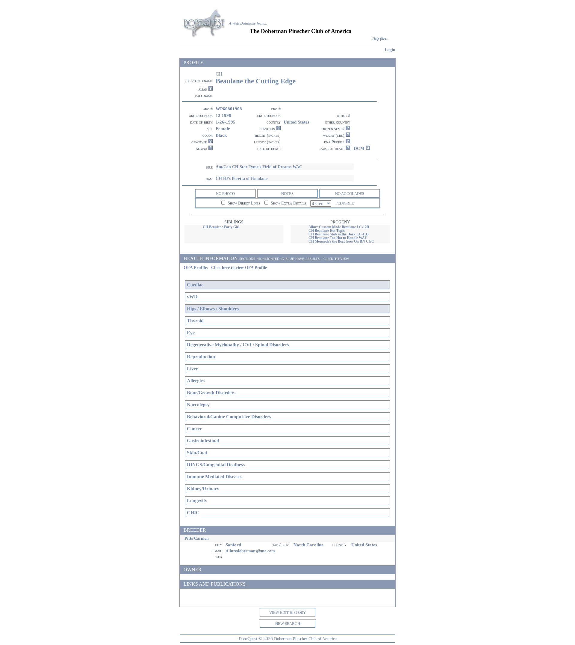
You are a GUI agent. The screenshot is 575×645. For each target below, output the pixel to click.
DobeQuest (248, 638)
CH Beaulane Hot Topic (326, 230)
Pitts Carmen (196, 538)
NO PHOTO (225, 193)
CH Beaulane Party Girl (221, 227)
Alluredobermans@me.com (250, 550)
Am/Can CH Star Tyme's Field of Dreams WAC (259, 166)
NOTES (287, 193)
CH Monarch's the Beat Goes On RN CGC (341, 241)
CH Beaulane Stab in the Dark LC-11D (338, 234)
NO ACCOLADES (349, 193)
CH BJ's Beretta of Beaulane (241, 178)
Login (390, 49)
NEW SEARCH (287, 623)
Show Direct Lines (243, 203)
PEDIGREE (344, 203)
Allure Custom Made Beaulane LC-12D (338, 227)
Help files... (380, 39)
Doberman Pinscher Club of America (305, 638)
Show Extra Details (288, 203)
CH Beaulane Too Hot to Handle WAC (337, 238)
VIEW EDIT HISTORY (287, 612)
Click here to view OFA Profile (239, 267)
